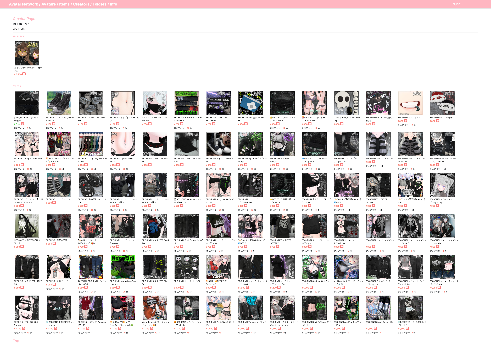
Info (113, 4)
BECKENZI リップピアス (409, 117)
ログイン (458, 4)
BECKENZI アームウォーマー (379, 158)
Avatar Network (23, 4)
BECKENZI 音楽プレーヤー (58, 281)
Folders (100, 4)
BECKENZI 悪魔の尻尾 (56, 240)
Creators (81, 4)
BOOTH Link (19, 28)
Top (16, 341)
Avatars (48, 4)
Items (64, 4)
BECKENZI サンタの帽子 (441, 117)
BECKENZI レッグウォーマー (59, 199)
